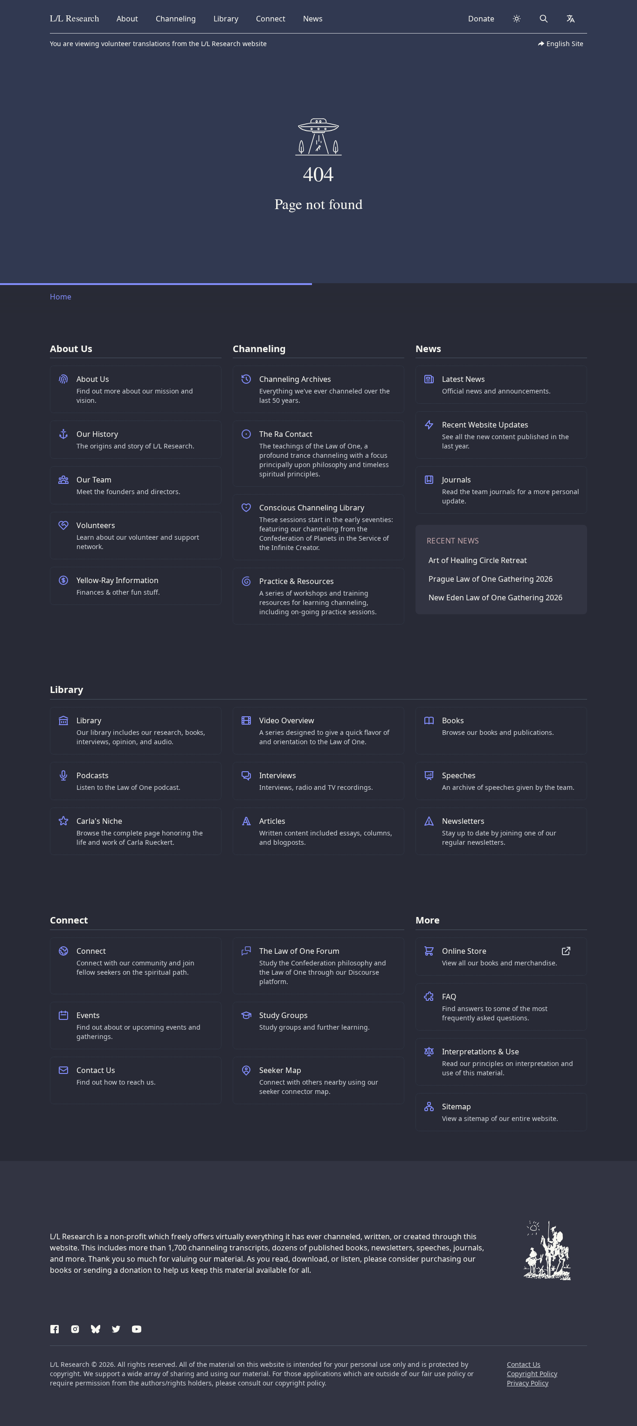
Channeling (175, 18)
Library (228, 18)
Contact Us (523, 1364)
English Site (565, 43)
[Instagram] (75, 1327)
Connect (272, 18)
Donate (481, 19)
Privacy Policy (527, 1382)
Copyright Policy (532, 1373)
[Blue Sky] (95, 1327)
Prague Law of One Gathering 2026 (491, 579)
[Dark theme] (516, 18)
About (130, 18)
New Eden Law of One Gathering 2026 (495, 597)
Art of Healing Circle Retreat (478, 560)
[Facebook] (54, 1327)
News (316, 18)
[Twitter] (116, 1327)
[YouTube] (136, 1327)
